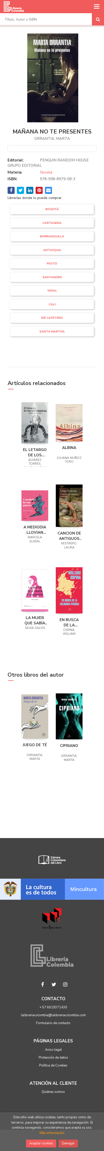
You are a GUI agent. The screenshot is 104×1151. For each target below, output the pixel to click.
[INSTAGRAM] (65, 984)
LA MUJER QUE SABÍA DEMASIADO (34, 620)
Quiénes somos (53, 1092)
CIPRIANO (69, 745)
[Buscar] (98, 19)
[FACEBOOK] (42, 984)
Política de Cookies (53, 1065)
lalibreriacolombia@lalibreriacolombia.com (53, 1015)
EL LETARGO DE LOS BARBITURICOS (34, 452)
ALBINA (69, 447)
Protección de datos (53, 1057)
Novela (46, 172)
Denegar (68, 1143)
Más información (52, 1133)
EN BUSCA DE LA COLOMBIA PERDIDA (69, 622)
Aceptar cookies (41, 1143)
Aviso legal (53, 1049)
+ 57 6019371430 (53, 1007)
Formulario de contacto (53, 1023)
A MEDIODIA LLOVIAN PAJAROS (34, 530)
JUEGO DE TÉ (35, 744)
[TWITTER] (54, 984)
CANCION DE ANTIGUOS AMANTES (69, 536)
